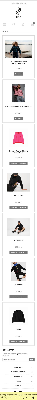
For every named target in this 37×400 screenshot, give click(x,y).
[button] (4, 24)
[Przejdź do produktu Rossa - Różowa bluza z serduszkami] (18, 138)
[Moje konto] (23, 24)
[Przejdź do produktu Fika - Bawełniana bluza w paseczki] (18, 93)
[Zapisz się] (32, 359)
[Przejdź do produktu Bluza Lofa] (18, 271)
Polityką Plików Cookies (6, 396)
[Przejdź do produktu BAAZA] (18, 316)
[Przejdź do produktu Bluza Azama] (18, 227)
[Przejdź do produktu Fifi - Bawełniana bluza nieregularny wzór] (18, 49)
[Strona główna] (18, 12)
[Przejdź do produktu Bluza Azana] (18, 182)
